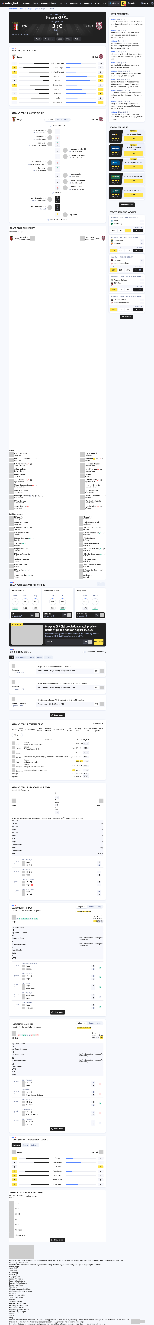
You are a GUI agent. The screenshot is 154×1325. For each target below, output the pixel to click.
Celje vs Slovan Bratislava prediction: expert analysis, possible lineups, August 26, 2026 (126, 116)
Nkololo (59, 443)
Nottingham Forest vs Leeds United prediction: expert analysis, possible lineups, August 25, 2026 (125, 45)
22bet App (13, 1271)
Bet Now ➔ (98, 642)
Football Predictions (17, 1281)
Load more (58, 715)
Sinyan (58, 380)
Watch (77, 39)
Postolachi (58, 435)
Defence (34, 1145)
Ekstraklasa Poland (16, 1308)
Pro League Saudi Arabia (129, 217)
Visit (133, 138)
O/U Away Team (77, 730)
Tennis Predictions (16, 1285)
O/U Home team (87, 730)
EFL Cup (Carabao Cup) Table (20, 1289)
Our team (19, 1265)
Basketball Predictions (18, 1283)
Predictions (49, 39)
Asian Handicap (21, 730)
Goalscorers (57, 730)
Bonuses (87, 3)
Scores (97, 3)
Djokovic (58, 409)
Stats (68, 39)
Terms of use (96, 1265)
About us (12, 1265)
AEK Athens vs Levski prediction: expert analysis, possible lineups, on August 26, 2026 (126, 95)
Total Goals (69, 730)
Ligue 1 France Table (17, 1295)
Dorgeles (58, 316)
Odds (60, 39)
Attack (25, 1145)
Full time (17, 735)
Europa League (32, 9)
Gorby (58, 305)
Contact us (27, 1265)
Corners (32, 730)
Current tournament (84, 911)
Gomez (58, 287)
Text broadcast (62, 120)
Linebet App (14, 1275)
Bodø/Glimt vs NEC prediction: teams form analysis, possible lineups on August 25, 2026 (125, 35)
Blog (104, 3)
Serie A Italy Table (16, 1297)
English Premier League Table (20, 1291)
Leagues (62, 3)
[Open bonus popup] (123, 3)
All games (81, 907)
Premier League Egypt (17, 1312)
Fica (58, 417)
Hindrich (58, 353)
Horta (58, 342)
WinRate (12, 1316)
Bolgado (58, 372)
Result (14, 730)
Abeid (58, 361)
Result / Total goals (97, 730)
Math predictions (48, 3)
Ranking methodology (54, 1265)
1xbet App (13, 1269)
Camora (58, 390)
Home (91, 907)
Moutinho (58, 295)
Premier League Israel (17, 1303)
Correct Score (39, 730)
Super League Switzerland (19, 1310)
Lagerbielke (58, 258)
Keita (58, 398)
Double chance (48, 730)
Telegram (115, 3)
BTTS (27, 730)
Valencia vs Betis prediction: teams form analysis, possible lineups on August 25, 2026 (126, 56)
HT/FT (64, 730)
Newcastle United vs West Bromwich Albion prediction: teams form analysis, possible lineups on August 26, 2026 (126, 84)
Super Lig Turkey (15, 1301)
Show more (58, 1012)
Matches (16, 1145)
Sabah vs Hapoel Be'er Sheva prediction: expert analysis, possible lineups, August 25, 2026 (126, 24)
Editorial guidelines (38, 1265)
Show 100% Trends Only (96, 652)
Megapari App (14, 1277)
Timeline (50, 120)
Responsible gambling (71, 1265)
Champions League (126, 257)
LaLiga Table (14, 1293)
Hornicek (58, 250)
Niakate (58, 279)
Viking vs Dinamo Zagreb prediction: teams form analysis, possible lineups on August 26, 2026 (126, 106)
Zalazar (58, 324)
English (133, 3)
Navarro (58, 335)
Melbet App (13, 1273)
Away (99, 907)
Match (37, 39)
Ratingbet (13, 9)
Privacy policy (85, 1265)
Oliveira (58, 268)
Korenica (58, 424)
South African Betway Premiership (131, 277)
